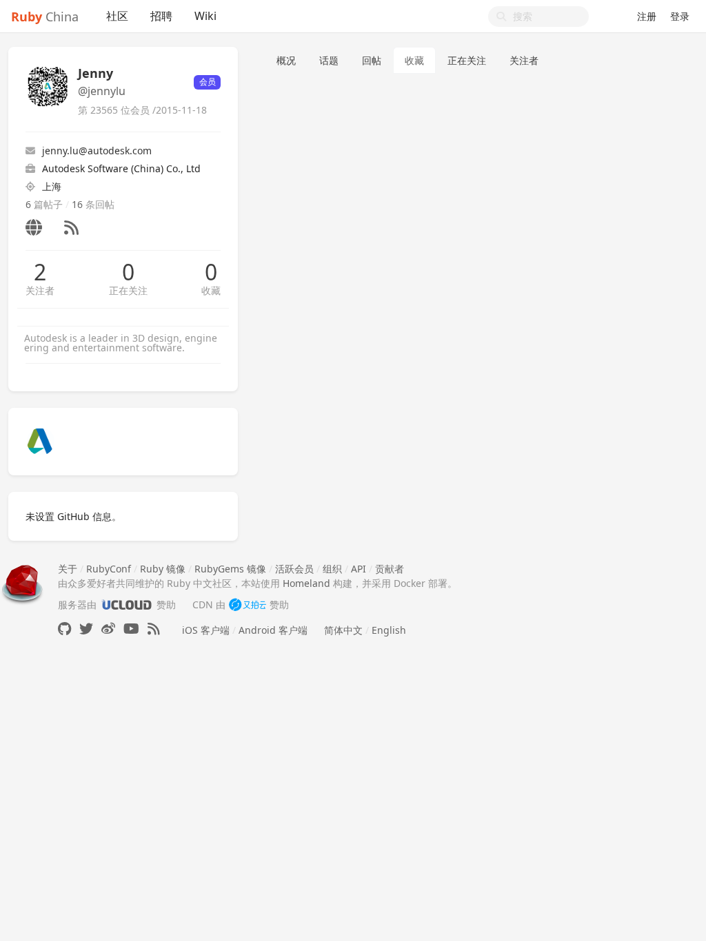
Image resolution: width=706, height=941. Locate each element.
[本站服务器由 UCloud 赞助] (126, 604)
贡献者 (389, 568)
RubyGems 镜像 (230, 568)
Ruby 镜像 (162, 568)
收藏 (211, 290)
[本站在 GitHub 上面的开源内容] (64, 628)
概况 (286, 60)
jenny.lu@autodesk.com (97, 150)
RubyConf (108, 568)
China (45, 16)
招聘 (161, 15)
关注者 (40, 290)
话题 (329, 60)
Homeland (306, 583)
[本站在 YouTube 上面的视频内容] (131, 628)
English (389, 630)
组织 (332, 568)
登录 (679, 16)
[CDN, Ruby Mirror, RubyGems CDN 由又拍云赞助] (247, 604)
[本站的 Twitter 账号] (86, 628)
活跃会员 (294, 568)
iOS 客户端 (206, 630)
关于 (67, 568)
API (358, 568)
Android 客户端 (273, 630)
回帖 (371, 60)
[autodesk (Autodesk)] (41, 440)
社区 (117, 15)
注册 (646, 16)
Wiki (205, 15)
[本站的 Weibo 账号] (108, 628)
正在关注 (128, 290)
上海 (51, 186)
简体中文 (343, 630)
